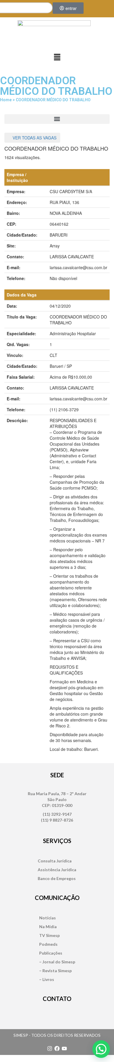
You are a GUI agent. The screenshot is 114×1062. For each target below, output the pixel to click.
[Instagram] (49, 1048)
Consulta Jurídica (55, 860)
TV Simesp (49, 935)
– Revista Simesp (55, 970)
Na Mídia (48, 926)
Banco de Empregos (57, 878)
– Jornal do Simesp (57, 961)
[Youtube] (64, 1048)
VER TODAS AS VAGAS (33, 138)
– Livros (46, 979)
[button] (57, 57)
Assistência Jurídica (57, 869)
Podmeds (48, 944)
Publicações (50, 952)
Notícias (47, 917)
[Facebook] (57, 1048)
